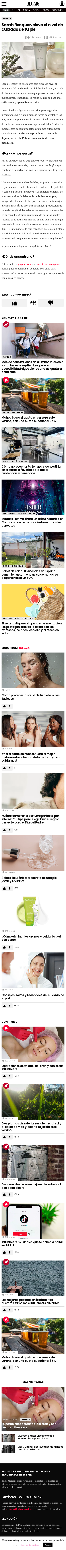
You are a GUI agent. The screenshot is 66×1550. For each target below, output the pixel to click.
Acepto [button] (48, 1545)
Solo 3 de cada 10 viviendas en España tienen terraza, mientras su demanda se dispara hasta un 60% (30, 574)
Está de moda (19, 461)
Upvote (14, 303)
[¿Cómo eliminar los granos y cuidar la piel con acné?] (33, 911)
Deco (46, 10)
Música (22, 513)
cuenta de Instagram (48, 263)
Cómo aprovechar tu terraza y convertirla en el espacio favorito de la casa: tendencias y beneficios (31, 469)
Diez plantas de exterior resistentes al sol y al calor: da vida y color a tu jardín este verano (31, 1126)
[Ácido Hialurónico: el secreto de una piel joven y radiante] (33, 853)
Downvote (51, 303)
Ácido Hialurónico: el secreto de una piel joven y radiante (29, 879)
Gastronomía (11, 618)
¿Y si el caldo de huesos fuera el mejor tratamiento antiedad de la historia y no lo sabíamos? (31, 757)
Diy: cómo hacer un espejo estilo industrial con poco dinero (31, 1186)
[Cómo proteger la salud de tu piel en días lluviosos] (33, 670)
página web (24, 263)
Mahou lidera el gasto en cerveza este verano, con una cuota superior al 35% (29, 419)
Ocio (36, 10)
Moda (26, 10)
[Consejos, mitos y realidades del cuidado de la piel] (33, 970)
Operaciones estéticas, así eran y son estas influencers (32, 1067)
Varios (7, 356)
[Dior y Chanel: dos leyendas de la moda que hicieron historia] (8, 1449)
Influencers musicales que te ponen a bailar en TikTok (32, 1243)
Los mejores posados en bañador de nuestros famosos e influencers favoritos (31, 1301)
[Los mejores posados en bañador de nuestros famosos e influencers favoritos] (33, 1278)
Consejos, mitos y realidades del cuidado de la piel (33, 996)
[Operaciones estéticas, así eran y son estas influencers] (33, 1044)
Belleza (16, 10)
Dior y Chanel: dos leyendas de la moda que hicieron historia (41, 1448)
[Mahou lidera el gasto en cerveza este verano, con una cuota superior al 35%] (33, 396)
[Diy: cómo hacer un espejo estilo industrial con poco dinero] (33, 1163)
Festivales (9, 513)
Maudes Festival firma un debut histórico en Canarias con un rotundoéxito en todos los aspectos (32, 522)
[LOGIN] (62, 4)
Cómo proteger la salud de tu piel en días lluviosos (31, 697)
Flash (6, 10)
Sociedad (57, 10)
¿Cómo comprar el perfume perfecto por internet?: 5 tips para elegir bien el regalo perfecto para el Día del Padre (30, 819)
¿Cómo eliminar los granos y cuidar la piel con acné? (31, 938)
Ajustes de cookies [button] (30, 1545)
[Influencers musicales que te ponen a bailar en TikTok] (33, 1221)
